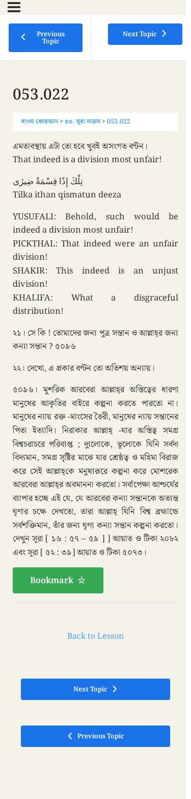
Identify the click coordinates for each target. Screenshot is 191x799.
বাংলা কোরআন (39, 121)
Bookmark (51, 580)
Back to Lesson (95, 636)
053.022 (118, 121)
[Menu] (14, 7)
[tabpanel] (95, 366)
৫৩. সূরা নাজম (82, 121)
